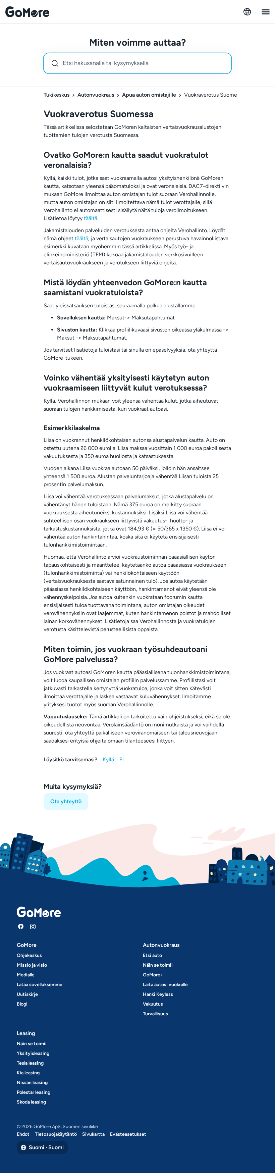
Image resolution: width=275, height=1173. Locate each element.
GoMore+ (153, 975)
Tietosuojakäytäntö (56, 1134)
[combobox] (137, 63)
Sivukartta (93, 1134)
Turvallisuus (155, 1014)
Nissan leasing (32, 1082)
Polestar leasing (33, 1092)
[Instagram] (33, 926)
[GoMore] (27, 11)
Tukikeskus (56, 95)
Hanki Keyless (158, 994)
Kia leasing (28, 1073)
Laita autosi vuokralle (165, 984)
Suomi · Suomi (46, 1147)
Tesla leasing (30, 1063)
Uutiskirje (27, 994)
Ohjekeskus (29, 955)
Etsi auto (152, 955)
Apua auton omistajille (149, 95)
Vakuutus (153, 1004)
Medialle (26, 975)
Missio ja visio (32, 965)
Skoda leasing (31, 1102)
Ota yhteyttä (65, 801)
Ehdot (23, 1134)
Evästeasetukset (128, 1134)
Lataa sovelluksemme (39, 984)
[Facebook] (21, 926)
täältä (90, 218)
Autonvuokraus (95, 95)
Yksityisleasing (33, 1053)
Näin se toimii (158, 965)
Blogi (22, 1004)
